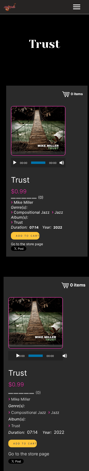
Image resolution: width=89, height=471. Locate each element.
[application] (38, 162)
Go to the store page (27, 244)
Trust (18, 222)
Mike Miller (23, 202)
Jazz (59, 212)
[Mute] (61, 162)
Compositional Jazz (32, 212)
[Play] (14, 162)
